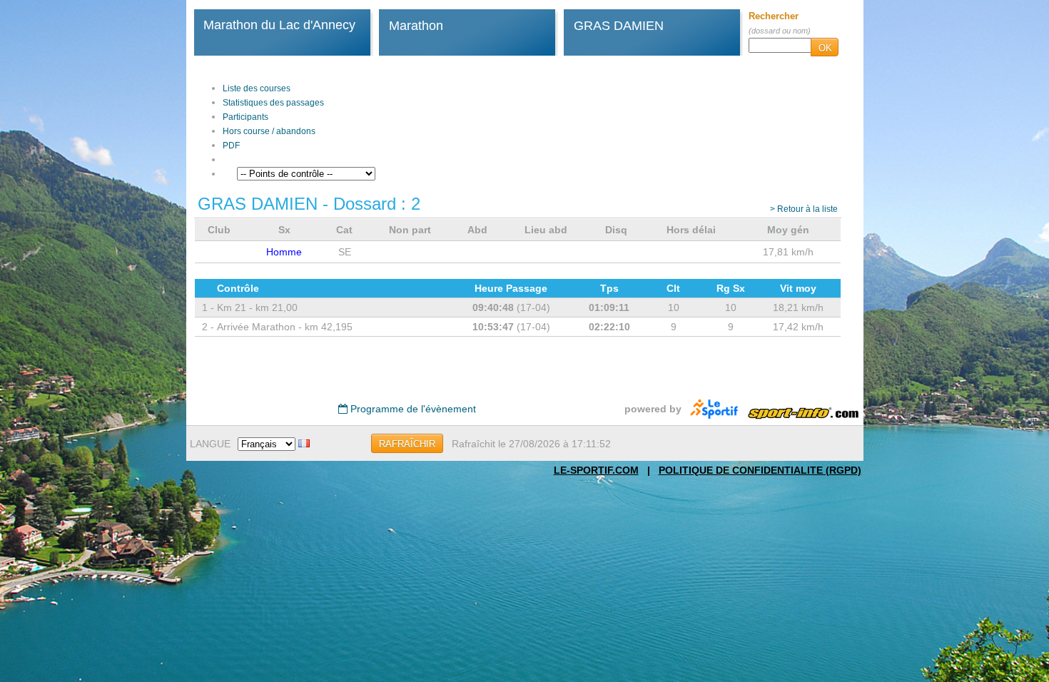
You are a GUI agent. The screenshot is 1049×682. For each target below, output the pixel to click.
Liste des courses (256, 88)
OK (825, 48)
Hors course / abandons (269, 131)
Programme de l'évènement (412, 408)
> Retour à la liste (804, 209)
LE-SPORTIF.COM (596, 470)
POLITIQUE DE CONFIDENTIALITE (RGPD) (760, 470)
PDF (231, 146)
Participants (245, 117)
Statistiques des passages (273, 103)
